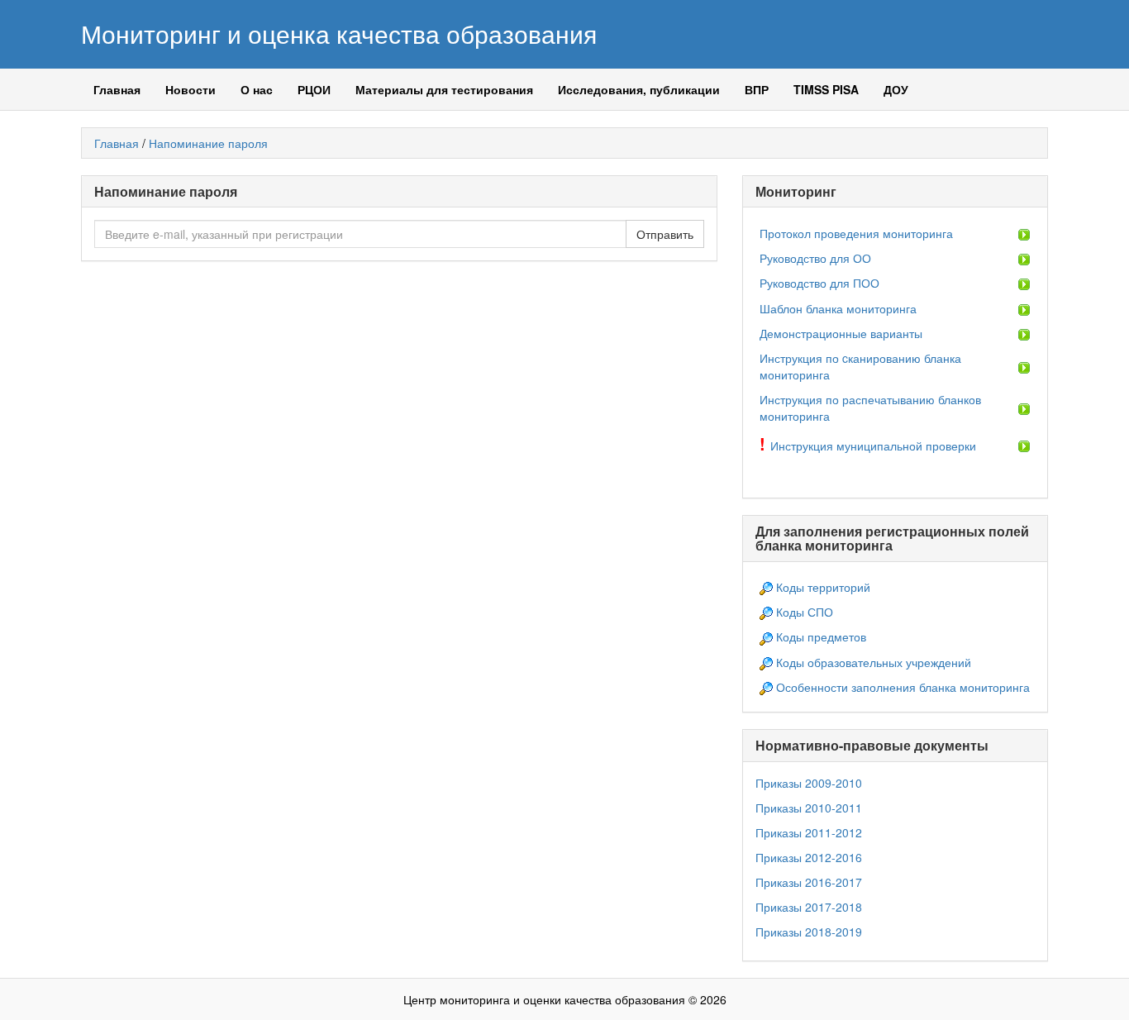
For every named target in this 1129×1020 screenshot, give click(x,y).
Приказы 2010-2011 (808, 807)
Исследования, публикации (639, 89)
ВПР (757, 89)
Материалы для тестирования (444, 89)
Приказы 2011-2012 (808, 832)
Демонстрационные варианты (841, 333)
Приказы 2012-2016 (808, 857)
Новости (190, 89)
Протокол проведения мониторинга (856, 233)
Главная (117, 89)
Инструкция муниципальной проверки (873, 445)
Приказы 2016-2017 (808, 882)
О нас (257, 89)
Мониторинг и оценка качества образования (339, 33)
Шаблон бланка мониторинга (838, 308)
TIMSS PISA (826, 89)
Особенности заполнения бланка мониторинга (903, 687)
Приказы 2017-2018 (808, 906)
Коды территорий (823, 587)
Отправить (664, 234)
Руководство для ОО (815, 258)
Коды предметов (821, 636)
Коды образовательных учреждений (873, 662)
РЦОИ (314, 89)
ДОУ (896, 89)
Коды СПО (804, 611)
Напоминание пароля (208, 143)
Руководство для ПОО (819, 282)
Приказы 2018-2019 (808, 931)
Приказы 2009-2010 (808, 783)
